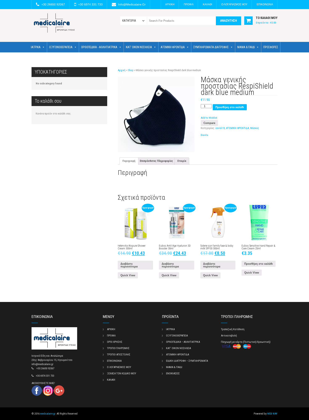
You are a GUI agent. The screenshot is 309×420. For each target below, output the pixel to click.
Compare (209, 123)
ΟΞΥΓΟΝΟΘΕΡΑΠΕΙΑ (61, 47)
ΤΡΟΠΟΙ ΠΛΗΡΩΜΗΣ (118, 348)
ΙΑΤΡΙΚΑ (36, 47)
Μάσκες (254, 128)
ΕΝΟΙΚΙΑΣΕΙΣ (173, 373)
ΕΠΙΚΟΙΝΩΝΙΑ (265, 4)
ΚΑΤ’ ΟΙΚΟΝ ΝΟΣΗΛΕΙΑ (178, 348)
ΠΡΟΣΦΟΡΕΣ (270, 47)
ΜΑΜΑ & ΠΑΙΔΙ (246, 47)
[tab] (128, 161)
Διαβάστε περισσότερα (129, 265)
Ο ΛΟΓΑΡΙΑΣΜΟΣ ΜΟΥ (234, 4)
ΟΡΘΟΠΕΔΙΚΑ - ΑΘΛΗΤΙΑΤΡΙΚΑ (99, 47)
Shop (130, 70)
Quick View (127, 275)
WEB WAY (272, 413)
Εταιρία (181, 160)
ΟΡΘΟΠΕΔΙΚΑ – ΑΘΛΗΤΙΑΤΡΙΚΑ (183, 341)
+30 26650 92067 (53, 4)
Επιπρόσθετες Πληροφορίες (156, 160)
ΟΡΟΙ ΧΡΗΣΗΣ (114, 341)
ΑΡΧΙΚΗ (169, 4)
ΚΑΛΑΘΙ (207, 4)
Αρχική (121, 70)
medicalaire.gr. (48, 413)
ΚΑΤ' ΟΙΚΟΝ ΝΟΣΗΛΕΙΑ (139, 47)
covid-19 (220, 128)
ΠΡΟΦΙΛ (189, 4)
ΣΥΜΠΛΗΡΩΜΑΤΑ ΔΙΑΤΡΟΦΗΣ (211, 47)
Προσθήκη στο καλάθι (229, 107)
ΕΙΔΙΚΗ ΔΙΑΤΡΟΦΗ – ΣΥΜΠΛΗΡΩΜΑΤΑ (187, 360)
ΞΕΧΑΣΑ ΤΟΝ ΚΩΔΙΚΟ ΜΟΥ (121, 373)
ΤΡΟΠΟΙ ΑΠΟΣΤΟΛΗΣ (118, 354)
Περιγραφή (128, 160)
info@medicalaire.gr (132, 4)
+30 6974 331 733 (90, 4)
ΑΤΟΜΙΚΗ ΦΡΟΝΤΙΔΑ (173, 47)
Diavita (204, 135)
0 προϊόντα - (266, 22)
